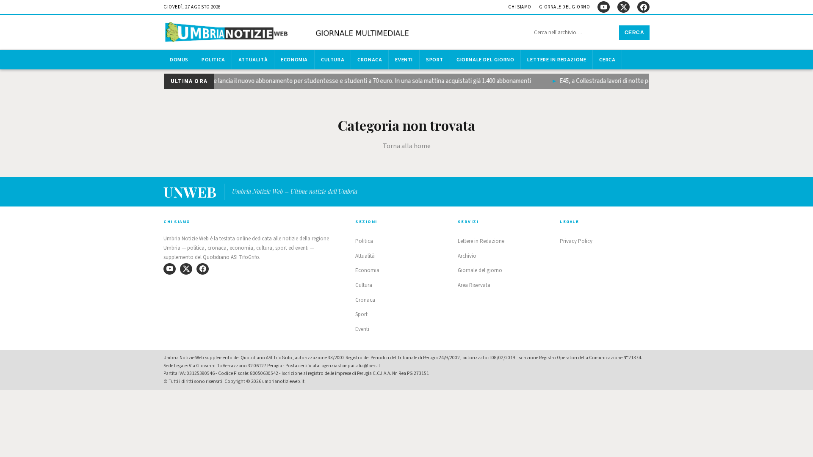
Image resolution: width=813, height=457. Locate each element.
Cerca (634, 33)
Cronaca (369, 59)
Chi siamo (519, 7)
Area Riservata (474, 285)
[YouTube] (603, 7)
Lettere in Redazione (556, 59)
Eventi (404, 59)
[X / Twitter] (623, 7)
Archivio (467, 256)
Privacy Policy (576, 241)
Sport (434, 59)
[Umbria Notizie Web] (288, 33)
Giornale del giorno (564, 7)
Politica (213, 59)
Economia (294, 59)
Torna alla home (407, 146)
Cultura (332, 59)
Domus (179, 59)
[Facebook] (643, 7)
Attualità (253, 59)
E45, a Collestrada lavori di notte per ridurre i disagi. (621, 81)
